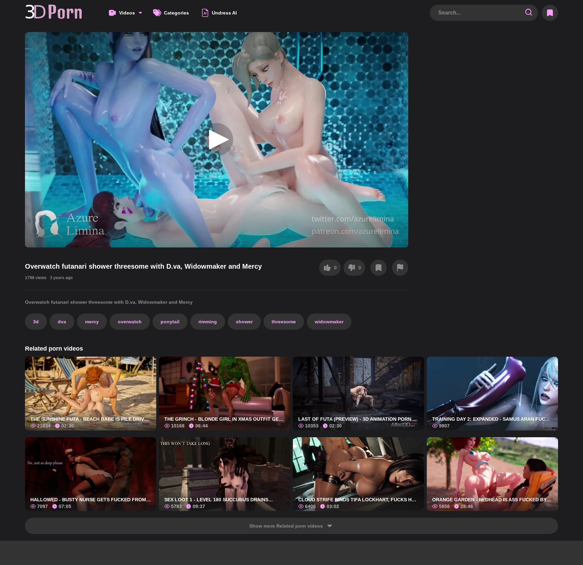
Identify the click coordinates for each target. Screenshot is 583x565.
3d (36, 321)
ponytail (170, 321)
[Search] (529, 12)
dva (62, 321)
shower (244, 321)
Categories (176, 13)
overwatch (130, 321)
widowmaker (329, 321)
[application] (216, 139)
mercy (92, 321)
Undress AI (224, 13)
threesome (284, 321)
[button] (216, 139)
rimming (207, 321)
